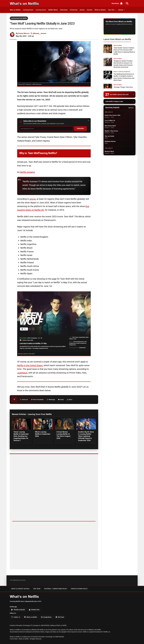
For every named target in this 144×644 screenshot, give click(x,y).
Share (70, 399)
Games (89, 10)
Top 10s (111, 10)
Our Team (36, 588)
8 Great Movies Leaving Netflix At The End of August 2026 (63, 435)
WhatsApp (52, 399)
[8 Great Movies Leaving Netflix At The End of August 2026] (64, 424)
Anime (82, 10)
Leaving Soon (41, 10)
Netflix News (53, 10)
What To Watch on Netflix (122, 71)
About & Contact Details (20, 588)
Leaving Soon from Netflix (19, 18)
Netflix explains (27, 172)
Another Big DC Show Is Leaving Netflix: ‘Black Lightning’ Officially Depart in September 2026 (86, 436)
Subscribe (80, 128)
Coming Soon (28, 10)
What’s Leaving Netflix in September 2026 (42, 434)
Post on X (25, 399)
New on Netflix (15, 10)
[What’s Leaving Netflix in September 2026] (43, 424)
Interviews (64, 10)
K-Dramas (73, 10)
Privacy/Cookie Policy (79, 588)
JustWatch (22, 372)
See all (131, 108)
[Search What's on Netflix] (127, 3)
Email (62, 399)
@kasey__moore (39, 33)
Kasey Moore (23, 33)
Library (120, 10)
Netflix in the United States (30, 365)
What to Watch (100, 10)
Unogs (33, 199)
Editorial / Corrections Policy (55, 588)
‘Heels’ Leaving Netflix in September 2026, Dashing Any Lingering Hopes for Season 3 (21, 436)
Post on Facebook (38, 399)
